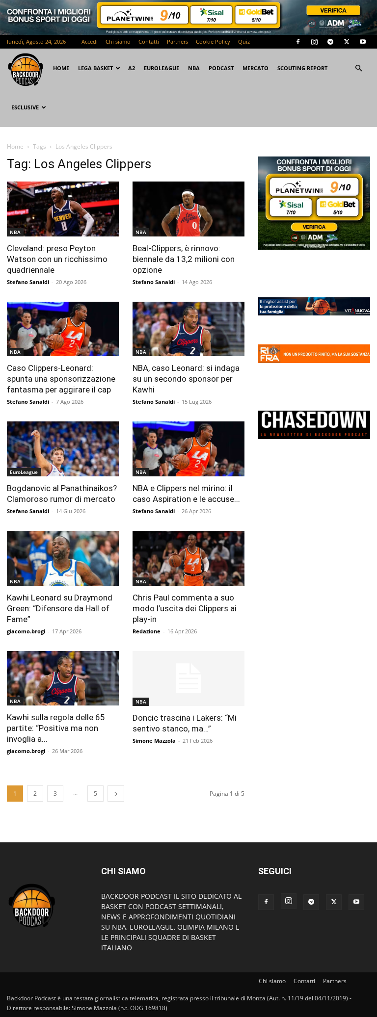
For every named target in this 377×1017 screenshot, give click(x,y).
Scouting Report (302, 68)
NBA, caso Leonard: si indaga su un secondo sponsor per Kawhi (186, 378)
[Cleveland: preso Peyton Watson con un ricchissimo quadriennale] (63, 209)
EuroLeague (161, 68)
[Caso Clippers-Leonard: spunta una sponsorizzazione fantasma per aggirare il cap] (63, 329)
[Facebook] (298, 42)
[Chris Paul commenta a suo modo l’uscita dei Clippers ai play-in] (188, 558)
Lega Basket (95, 68)
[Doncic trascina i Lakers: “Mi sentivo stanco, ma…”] (188, 678)
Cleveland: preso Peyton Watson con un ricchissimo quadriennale (57, 259)
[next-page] (116, 793)
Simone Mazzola (154, 740)
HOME (61, 68)
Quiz (244, 41)
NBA (194, 68)
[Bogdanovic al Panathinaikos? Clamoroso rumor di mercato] (63, 448)
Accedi (89, 41)
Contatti (148, 41)
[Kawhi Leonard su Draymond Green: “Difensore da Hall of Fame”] (63, 558)
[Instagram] (314, 42)
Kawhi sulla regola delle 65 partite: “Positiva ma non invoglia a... (56, 728)
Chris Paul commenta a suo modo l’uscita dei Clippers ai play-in (185, 608)
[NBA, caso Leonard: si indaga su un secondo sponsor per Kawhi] (188, 329)
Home (15, 146)
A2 (131, 68)
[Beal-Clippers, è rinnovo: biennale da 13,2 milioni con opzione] (188, 209)
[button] (358, 68)
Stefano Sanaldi (28, 282)
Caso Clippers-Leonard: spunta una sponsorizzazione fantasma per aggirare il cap (61, 378)
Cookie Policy (213, 41)
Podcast (221, 68)
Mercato (255, 68)
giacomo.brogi (26, 631)
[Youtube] (362, 42)
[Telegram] (330, 42)
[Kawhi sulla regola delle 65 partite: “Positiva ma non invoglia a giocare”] (63, 678)
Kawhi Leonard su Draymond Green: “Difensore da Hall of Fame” (59, 608)
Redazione (147, 631)
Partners (177, 41)
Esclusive (25, 107)
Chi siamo (118, 41)
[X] (346, 42)
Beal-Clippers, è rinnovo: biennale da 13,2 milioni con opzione (184, 259)
